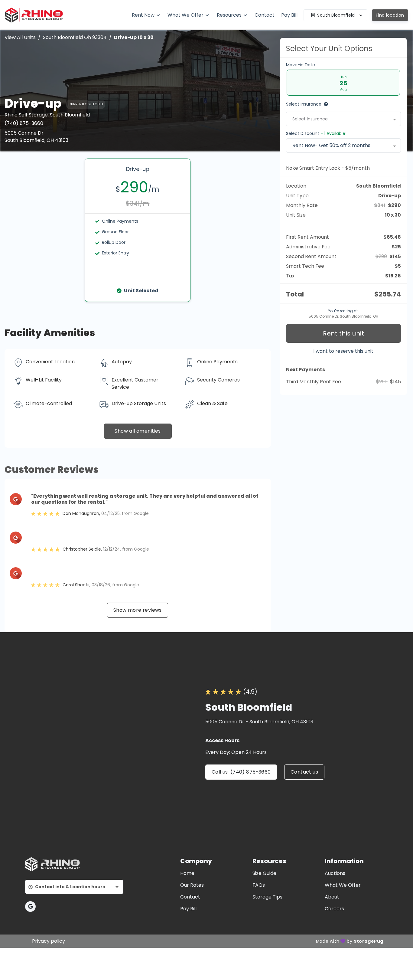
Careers (334, 908)
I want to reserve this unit (343, 351)
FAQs (258, 885)
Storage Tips (267, 896)
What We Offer (343, 885)
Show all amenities (138, 430)
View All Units (20, 37)
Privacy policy (48, 941)
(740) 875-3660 (24, 123)
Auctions (335, 873)
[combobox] (343, 119)
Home (187, 873)
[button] (30, 906)
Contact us (304, 771)
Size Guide (264, 873)
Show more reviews (137, 610)
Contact (190, 896)
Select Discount (316, 133)
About (332, 896)
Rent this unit (343, 333)
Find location (390, 15)
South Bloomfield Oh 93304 (75, 37)
